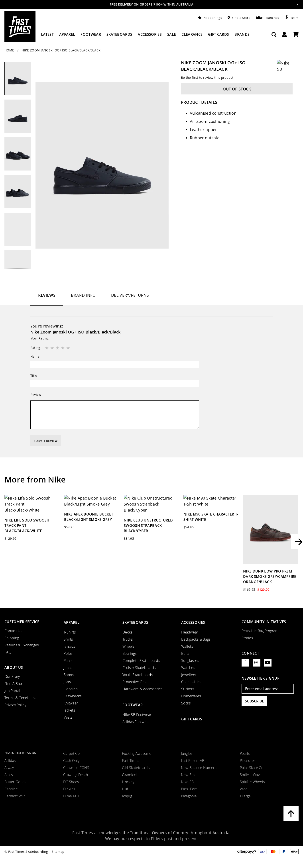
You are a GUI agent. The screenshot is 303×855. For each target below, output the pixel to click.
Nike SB (187, 781)
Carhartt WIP (14, 796)
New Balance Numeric (199, 767)
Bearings (129, 653)
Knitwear (71, 703)
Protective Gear (135, 681)
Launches (271, 18)
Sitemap (58, 851)
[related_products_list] (32, 504)
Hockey (128, 781)
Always (10, 767)
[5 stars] (68, 348)
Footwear (132, 704)
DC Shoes (71, 781)
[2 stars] (52, 348)
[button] (19, 118)
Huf (125, 788)
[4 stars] (63, 348)
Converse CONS (76, 767)
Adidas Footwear (136, 721)
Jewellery (188, 674)
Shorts (69, 674)
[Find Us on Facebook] (245, 663)
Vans (243, 788)
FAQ (7, 652)
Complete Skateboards (141, 660)
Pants (68, 660)
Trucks (127, 639)
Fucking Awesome (136, 753)
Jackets (69, 710)
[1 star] (47, 348)
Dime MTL (71, 796)
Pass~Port (189, 788)
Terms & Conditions (20, 697)
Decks (127, 632)
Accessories (193, 622)
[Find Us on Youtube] (268, 663)
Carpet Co (71, 753)
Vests (68, 717)
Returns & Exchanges (21, 645)
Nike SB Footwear (137, 714)
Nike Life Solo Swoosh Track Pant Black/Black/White (26, 525)
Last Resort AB (193, 760)
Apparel (71, 622)
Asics (8, 774)
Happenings (212, 18)
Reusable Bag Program (260, 630)
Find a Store (241, 18)
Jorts (67, 681)
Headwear (189, 632)
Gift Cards (191, 719)
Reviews (46, 295)
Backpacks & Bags (196, 639)
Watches (188, 667)
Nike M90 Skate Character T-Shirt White (210, 517)
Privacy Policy (15, 704)
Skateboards (135, 622)
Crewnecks (73, 696)
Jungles (187, 753)
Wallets (187, 646)
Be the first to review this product (207, 77)
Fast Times (130, 760)
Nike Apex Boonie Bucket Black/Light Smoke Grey (88, 517)
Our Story (12, 676)
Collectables (191, 681)
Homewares (191, 696)
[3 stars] (57, 348)
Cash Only (71, 760)
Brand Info (83, 295)
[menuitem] (47, 36)
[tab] (46, 299)
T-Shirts (70, 632)
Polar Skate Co (251, 767)
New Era (188, 774)
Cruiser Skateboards (139, 667)
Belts (185, 653)
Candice (11, 788)
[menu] (145, 36)
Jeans (68, 667)
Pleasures (248, 760)
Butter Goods (15, 781)
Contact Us (13, 630)
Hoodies (70, 688)
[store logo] (19, 26)
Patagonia (189, 796)
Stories (247, 637)
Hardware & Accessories (142, 688)
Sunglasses (190, 660)
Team (294, 18)
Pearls (245, 753)
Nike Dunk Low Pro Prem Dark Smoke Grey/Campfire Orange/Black (269, 576)
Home (9, 50)
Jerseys (69, 646)
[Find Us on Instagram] (256, 663)
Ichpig (127, 796)
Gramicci (129, 774)
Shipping (11, 637)
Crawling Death (75, 774)
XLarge (245, 796)
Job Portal (12, 690)
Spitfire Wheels (252, 781)
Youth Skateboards (137, 674)
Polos (68, 653)
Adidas (10, 760)
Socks (186, 703)
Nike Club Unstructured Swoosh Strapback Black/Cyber (148, 525)
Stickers (187, 688)
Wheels (128, 646)
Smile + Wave (251, 774)
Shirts (68, 639)
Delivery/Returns (130, 295)
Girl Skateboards (136, 767)
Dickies (69, 788)
